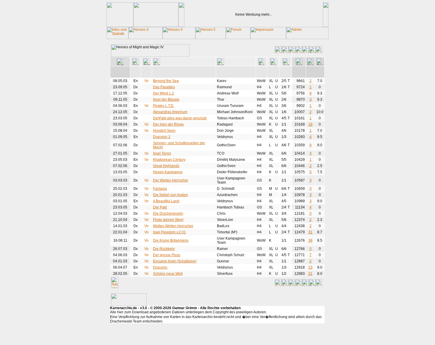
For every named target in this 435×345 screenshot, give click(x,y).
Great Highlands (166, 166)
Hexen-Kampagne (168, 172)
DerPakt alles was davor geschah (180, 118)
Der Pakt (160, 207)
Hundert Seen (164, 131)
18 (310, 124)
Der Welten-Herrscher (170, 180)
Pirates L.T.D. (163, 106)
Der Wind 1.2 (163, 93)
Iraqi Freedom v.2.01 (169, 232)
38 (310, 240)
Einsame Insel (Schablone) (174, 261)
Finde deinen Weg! (168, 220)
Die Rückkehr (164, 249)
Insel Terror (162, 153)
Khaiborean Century (169, 160)
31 (310, 232)
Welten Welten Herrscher (173, 226)
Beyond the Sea (166, 81)
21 (310, 274)
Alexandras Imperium (170, 112)
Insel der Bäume (166, 99)
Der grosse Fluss (166, 255)
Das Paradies (164, 87)
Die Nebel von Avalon (170, 195)
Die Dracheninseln (168, 213)
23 (310, 267)
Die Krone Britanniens (170, 240)
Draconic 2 (161, 137)
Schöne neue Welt (168, 274)
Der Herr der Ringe (168, 124)
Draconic (160, 267)
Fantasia (160, 189)
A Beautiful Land (166, 201)
